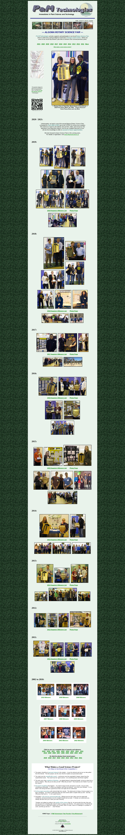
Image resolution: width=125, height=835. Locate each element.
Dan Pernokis (35, 67)
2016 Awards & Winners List (57, 398)
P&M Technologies (57, 813)
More (87, 44)
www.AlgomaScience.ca (71, 134)
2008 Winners (81, 697)
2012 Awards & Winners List (57, 629)
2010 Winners (46, 697)
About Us (86, 20)
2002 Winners (79, 740)
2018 (52, 44)
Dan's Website (36, 68)
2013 (73, 44)
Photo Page (74, 210)
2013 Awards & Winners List (57, 585)
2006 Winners (64, 719)
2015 (65, 44)
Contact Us (81, 20)
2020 (43, 44)
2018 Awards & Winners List (57, 311)
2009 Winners (64, 697)
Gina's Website (36, 66)
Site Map (91, 20)
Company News (35, 56)
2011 (82, 44)
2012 (78, 44)
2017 (56, 44)
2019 (47, 44)
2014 (69, 44)
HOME (76, 20)
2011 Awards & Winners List (57, 659)
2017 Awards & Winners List (57, 354)
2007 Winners (48, 719)
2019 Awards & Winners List (57, 210)
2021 (38, 44)
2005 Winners (78, 719)
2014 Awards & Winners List (57, 540)
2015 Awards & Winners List (57, 468)
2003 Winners (63, 740)
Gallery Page (35, 71)
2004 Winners (47, 740)
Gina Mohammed (36, 65)
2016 (60, 44)
